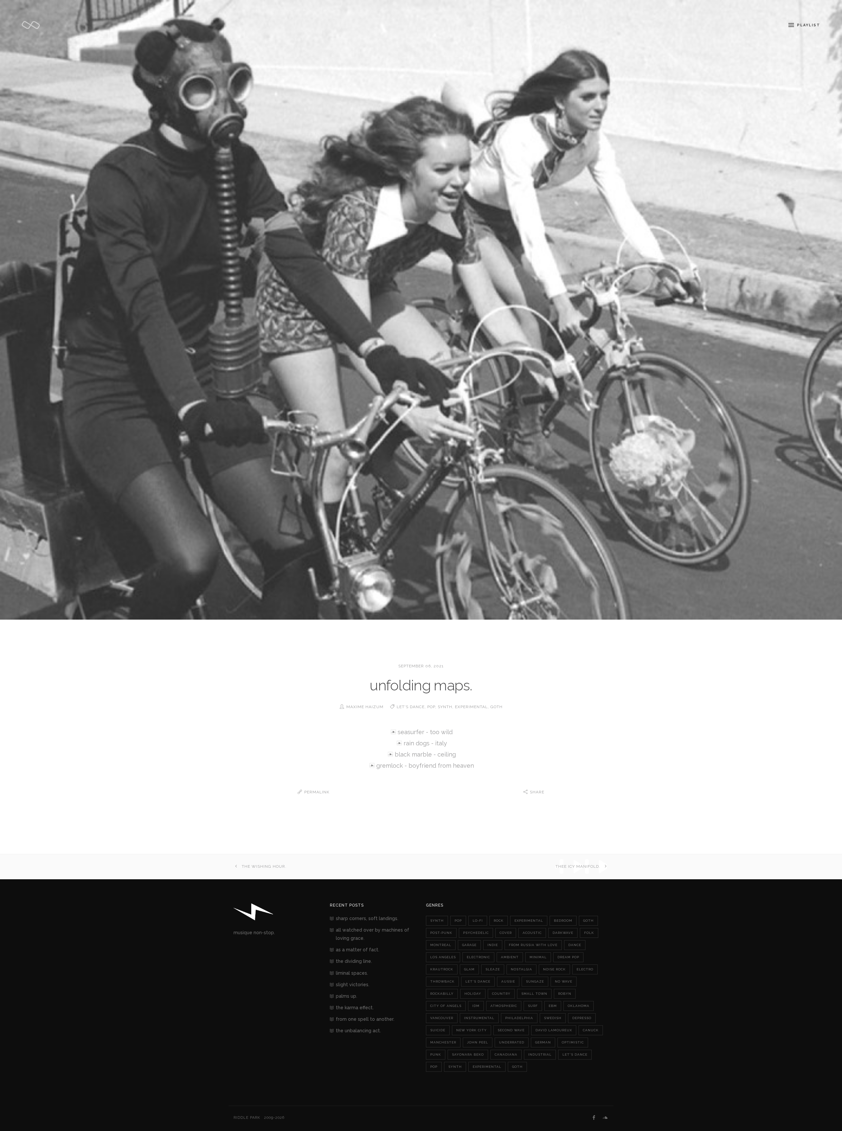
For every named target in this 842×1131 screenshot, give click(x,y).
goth (496, 707)
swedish (552, 1018)
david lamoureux (553, 1030)
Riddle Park (247, 1118)
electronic (478, 957)
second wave (511, 1030)
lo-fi (478, 920)
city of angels (445, 1006)
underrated (511, 1042)
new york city (471, 1030)
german (543, 1042)
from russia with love (533, 945)
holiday (472, 993)
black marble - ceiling (425, 754)
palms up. (346, 996)
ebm (553, 1006)
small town (534, 993)
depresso (581, 1018)
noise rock (554, 969)
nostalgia (521, 969)
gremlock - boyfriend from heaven (425, 765)
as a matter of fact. (357, 949)
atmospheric (503, 1006)
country (501, 993)
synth (445, 707)
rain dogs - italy (425, 743)
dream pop (568, 957)
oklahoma (578, 1006)
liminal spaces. (352, 973)
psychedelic (476, 933)
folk (589, 933)
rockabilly (442, 993)
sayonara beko (468, 1054)
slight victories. (352, 984)
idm (476, 1006)
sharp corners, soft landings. (367, 918)
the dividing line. (354, 961)
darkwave (563, 933)
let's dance (411, 707)
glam (469, 969)
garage (469, 945)
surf (533, 1006)
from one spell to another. (365, 1019)
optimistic (573, 1042)
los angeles (443, 957)
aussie (508, 981)
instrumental (479, 1018)
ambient (510, 957)
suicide (437, 1030)
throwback (442, 981)
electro (585, 969)
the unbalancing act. (358, 1030)
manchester (443, 1042)
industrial (540, 1054)
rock (499, 920)
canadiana (506, 1054)
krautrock (441, 969)
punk (435, 1054)
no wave (563, 981)
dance (574, 945)
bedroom (563, 920)
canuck (591, 1030)
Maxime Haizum (365, 707)
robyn (564, 993)
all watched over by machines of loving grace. (372, 934)
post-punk (441, 933)
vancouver (441, 1018)
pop (431, 707)
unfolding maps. (421, 685)
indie (492, 945)
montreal (440, 945)
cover (506, 933)
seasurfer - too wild (425, 732)
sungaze (535, 981)
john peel (477, 1042)
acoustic (532, 933)
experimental (471, 707)
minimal (538, 957)
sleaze (492, 969)
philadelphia (519, 1018)
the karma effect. (355, 1007)
